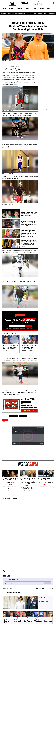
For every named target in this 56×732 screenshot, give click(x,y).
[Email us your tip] (12, 5)
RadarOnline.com (15, 82)
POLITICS (19, 8)
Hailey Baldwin (12, 16)
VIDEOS (41, 8)
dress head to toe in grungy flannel (24, 75)
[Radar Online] (24, 3)
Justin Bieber (22, 72)
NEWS (4, 8)
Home (3, 16)
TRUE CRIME (27, 8)
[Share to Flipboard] (15, 69)
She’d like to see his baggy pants (11, 250)
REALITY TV (11, 8)
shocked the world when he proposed (18, 144)
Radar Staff (6, 66)
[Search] (3, 3)
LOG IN (51, 2)
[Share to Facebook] (6, 69)
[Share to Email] (19, 69)
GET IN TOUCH (29, 411)
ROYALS (34, 8)
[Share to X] (11, 69)
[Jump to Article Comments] (3, 69)
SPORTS (49, 8)
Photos (7, 16)
